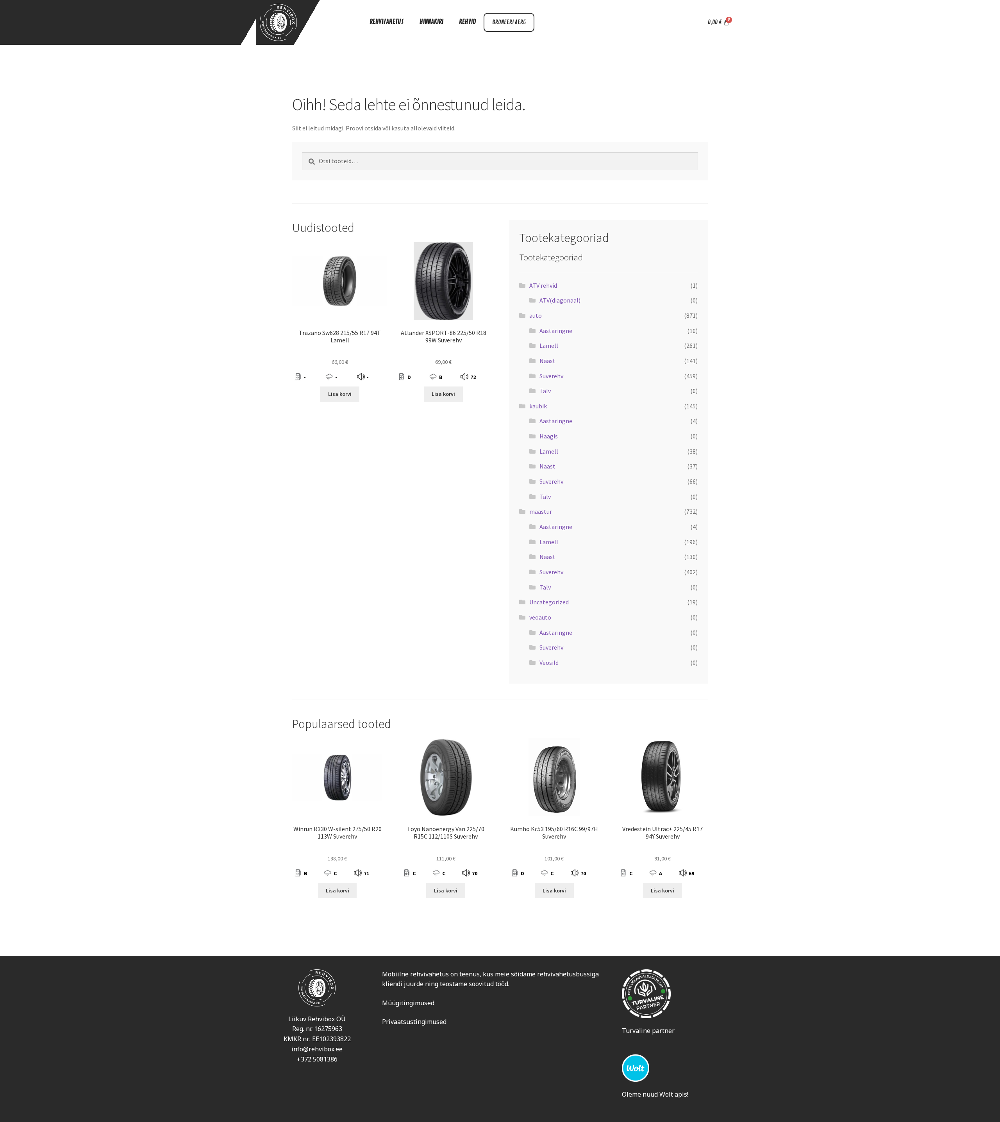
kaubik (538, 406)
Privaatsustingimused (414, 1021)
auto (535, 315)
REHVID (467, 22)
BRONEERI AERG (509, 22)
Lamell (548, 345)
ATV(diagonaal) (559, 300)
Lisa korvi (340, 393)
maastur (540, 511)
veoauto (540, 617)
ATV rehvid (543, 285)
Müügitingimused (408, 1003)
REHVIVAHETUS (387, 22)
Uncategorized (549, 602)
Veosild (549, 662)
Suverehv (551, 376)
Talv (545, 391)
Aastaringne (555, 331)
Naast (547, 361)
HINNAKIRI (431, 22)
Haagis (548, 436)
